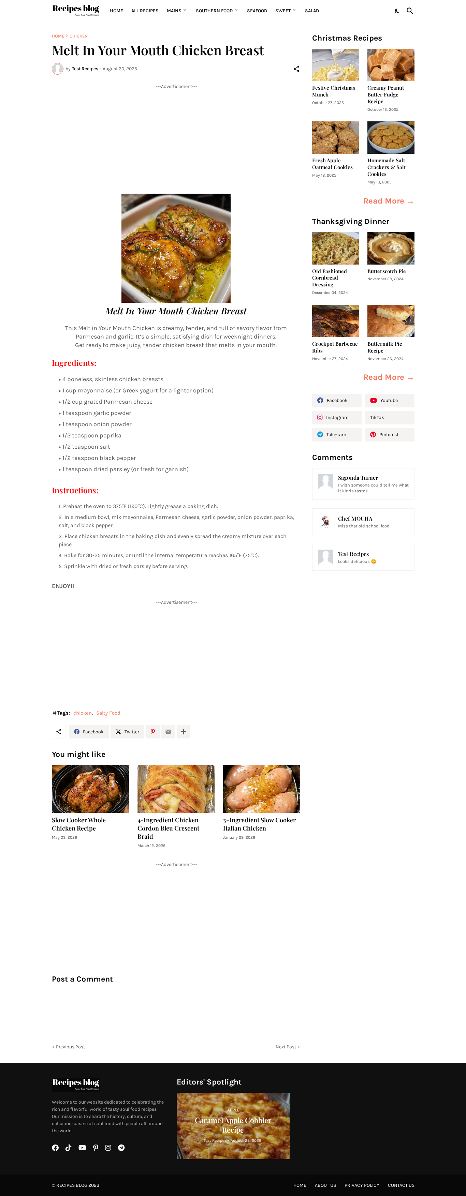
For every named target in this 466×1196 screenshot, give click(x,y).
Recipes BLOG (71, 1185)
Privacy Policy (362, 1185)
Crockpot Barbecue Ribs (335, 347)
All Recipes (145, 11)
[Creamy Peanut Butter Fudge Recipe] (390, 65)
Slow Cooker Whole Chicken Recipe (79, 824)
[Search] (408, 11)
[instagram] (108, 1148)
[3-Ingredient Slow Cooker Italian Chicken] (261, 789)
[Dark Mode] (397, 11)
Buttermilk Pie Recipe (384, 347)
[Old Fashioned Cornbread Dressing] (335, 248)
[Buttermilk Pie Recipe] (390, 321)
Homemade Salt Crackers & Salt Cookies (386, 167)
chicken (79, 36)
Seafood (257, 11)
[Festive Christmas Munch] (335, 65)
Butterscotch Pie (386, 271)
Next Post (286, 1047)
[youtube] (82, 1148)
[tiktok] (68, 1148)
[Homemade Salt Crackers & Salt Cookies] (390, 137)
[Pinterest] (153, 731)
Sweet (283, 11)
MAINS (174, 11)
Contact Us (401, 1185)
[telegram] (121, 1148)
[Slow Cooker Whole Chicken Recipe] (90, 789)
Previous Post (70, 1047)
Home (116, 11)
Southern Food (214, 11)
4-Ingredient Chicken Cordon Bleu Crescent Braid (168, 828)
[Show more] (183, 731)
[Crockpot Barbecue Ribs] (335, 321)
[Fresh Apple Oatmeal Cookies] (335, 137)
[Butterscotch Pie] (390, 248)
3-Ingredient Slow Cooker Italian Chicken (259, 824)
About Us (325, 1185)
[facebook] (55, 1148)
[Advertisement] (176, 137)
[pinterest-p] (95, 1148)
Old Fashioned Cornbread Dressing (329, 278)
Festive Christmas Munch (333, 91)
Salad (312, 11)
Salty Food (108, 713)
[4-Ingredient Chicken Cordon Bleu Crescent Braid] (176, 789)
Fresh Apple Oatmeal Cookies (332, 163)
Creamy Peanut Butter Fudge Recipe (385, 95)
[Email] (168, 731)
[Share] (296, 69)
